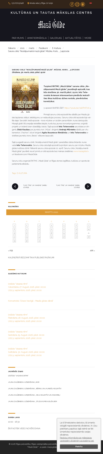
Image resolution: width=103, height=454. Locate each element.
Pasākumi (43, 48)
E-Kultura (56, 48)
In (77, 3)
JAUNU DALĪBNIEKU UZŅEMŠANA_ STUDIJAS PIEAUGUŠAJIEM (32, 401)
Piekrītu (79, 446)
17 (39, 233)
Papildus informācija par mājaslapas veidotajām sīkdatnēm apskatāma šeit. (77, 439)
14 (88, 229)
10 (39, 229)
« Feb (10, 251)
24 (39, 237)
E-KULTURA (22, 173)
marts (31, 48)
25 (51, 237)
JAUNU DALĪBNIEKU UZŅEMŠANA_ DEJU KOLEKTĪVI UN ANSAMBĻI (34, 395)
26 (64, 237)
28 (88, 237)
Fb (72, 3)
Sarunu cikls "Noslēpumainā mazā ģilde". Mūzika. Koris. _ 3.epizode (46, 70)
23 (27, 237)
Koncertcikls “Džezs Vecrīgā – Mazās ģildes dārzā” (30, 301)
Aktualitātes (73, 38)
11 (51, 229)
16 (26, 233)
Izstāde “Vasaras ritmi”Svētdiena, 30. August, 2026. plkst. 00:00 (26, 352)
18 (51, 233)
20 (76, 233)
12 (64, 229)
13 (76, 229)
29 (14, 241)
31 (39, 241)
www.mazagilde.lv (81, 151)
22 (14, 237)
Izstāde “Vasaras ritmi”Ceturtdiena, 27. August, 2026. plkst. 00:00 (27, 287)
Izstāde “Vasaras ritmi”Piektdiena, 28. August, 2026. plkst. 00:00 (26, 318)
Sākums (12, 48)
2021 (22, 48)
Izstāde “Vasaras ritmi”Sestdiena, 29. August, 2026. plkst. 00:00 (26, 335)
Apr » (92, 251)
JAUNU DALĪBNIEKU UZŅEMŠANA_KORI (23, 382)
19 (64, 233)
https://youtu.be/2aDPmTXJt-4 (77, 108)
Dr (83, 3)
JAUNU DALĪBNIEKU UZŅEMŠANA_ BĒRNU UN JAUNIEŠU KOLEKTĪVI (34, 389)
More (88, 38)
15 (14, 233)
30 (27, 241)
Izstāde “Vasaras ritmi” (18, 376)
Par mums (18, 38)
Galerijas (56, 38)
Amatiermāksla (37, 38)
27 (76, 237)
